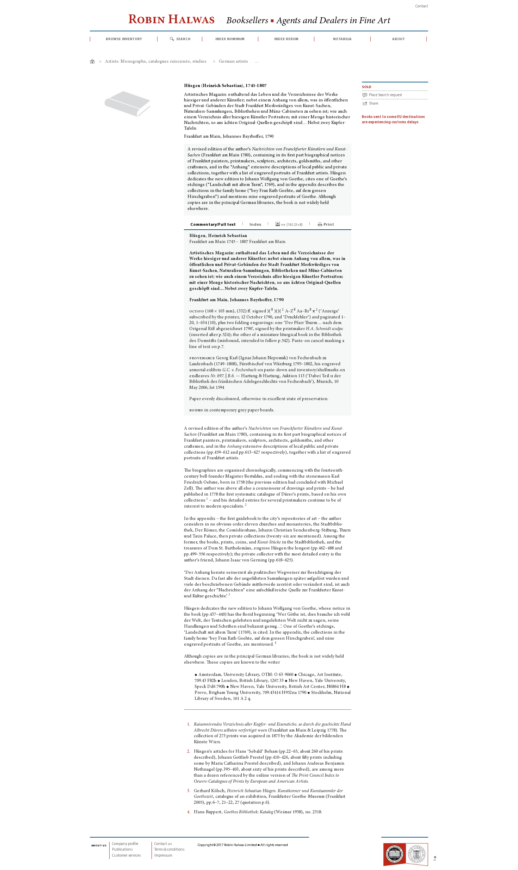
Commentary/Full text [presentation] (213, 225)
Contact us (163, 844)
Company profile (125, 844)
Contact (421, 6)
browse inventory (124, 39)
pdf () (292, 225)
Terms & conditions (169, 850)
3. (188, 791)
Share (373, 104)
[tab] (213, 225)
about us (98, 845)
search (183, 39)
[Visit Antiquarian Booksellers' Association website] (405, 854)
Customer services (126, 856)
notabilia (342, 39)
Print (328, 225)
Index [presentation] (255, 225)
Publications (122, 850)
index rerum (286, 39)
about (398, 39)
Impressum (163, 856)
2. (188, 752)
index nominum (230, 39)
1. (188, 724)
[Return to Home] (93, 62)
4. (188, 812)
